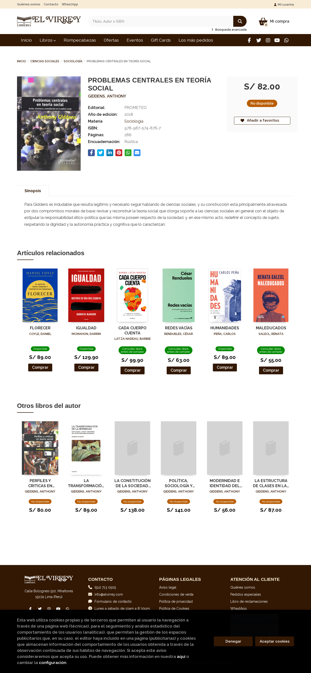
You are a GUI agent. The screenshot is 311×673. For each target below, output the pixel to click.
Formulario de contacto (113, 601)
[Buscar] (240, 21)
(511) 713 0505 (105, 587)
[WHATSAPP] (286, 40)
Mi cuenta (286, 4)
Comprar (40, 367)
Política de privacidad (176, 601)
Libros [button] (46, 40)
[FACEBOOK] (249, 40)
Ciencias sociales (44, 61)
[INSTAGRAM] (268, 40)
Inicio (21, 61)
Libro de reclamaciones (249, 601)
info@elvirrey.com (109, 594)
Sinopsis (33, 190)
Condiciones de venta (176, 594)
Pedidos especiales (245, 594)
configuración (52, 662)
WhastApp (70, 4)
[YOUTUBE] (277, 40)
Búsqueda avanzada (231, 29)
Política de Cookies (174, 608)
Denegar (233, 641)
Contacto (51, 4)
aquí (181, 656)
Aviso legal (167, 587)
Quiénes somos (28, 4)
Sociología (73, 61)
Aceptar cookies (275, 641)
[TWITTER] (259, 40)
